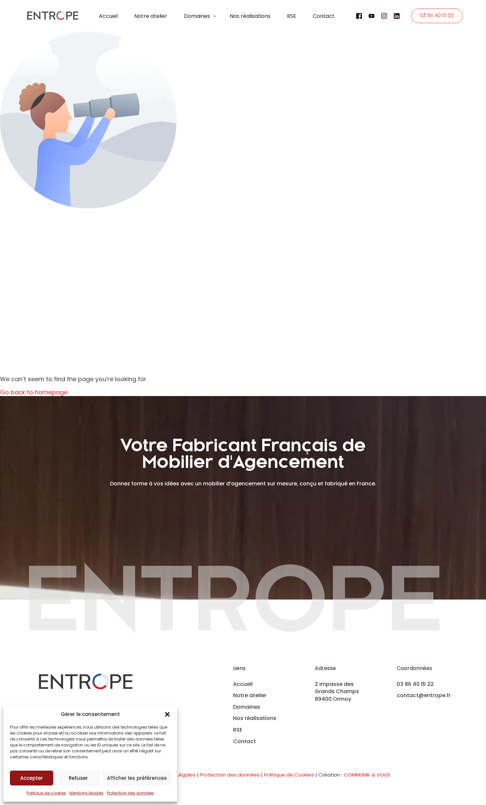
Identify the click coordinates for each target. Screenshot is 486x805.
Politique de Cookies (289, 774)
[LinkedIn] (396, 16)
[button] (167, 714)
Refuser (78, 778)
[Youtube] (371, 16)
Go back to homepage (33, 392)
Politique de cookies (46, 793)
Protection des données (130, 793)
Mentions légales (86, 793)
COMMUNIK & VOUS (367, 774)
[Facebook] (359, 16)
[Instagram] (384, 16)
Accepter (31, 778)
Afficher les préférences (137, 778)
